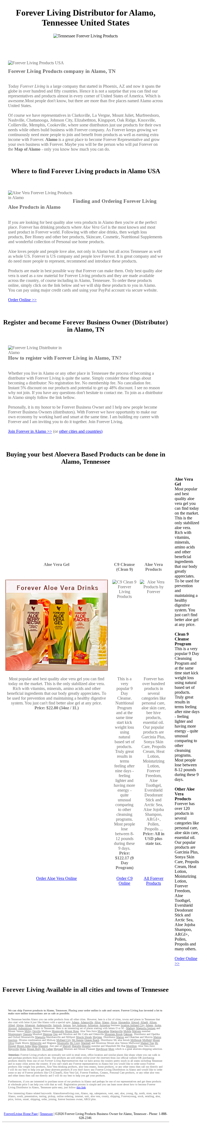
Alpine (19, 1025)
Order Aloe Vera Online (56, 878)
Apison (67, 1025)
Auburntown (25, 1028)
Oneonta (27, 1034)
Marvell (67, 1045)
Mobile (127, 1031)
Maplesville (116, 1031)
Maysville (13, 1048)
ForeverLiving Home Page (21, 1114)
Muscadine (103, 1031)
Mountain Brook (114, 1034)
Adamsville (87, 1022)
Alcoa (114, 1022)
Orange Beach (91, 1040)
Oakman (127, 1034)
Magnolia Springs (146, 1028)
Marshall (86, 1043)
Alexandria (124, 1022)
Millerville (36, 1043)
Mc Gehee (47, 1048)
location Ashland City (132, 1025)
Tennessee (46, 1114)
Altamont (30, 1025)
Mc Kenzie (78, 1040)
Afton (97, 1022)
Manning (43, 1045)
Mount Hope (72, 1031)
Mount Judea (24, 1045)
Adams (75, 1022)
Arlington (93, 1025)
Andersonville (43, 1025)
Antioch (57, 1025)
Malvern (136, 1031)
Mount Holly (34, 1048)
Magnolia (40, 1037)
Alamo (105, 1022)
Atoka (157, 1025)
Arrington (104, 1025)
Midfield (147, 1040)
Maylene (97, 1037)
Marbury (130, 1028)
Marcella (76, 1045)
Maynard (58, 1048)
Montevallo (58, 1031)
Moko (23, 1048)
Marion (120, 1037)
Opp (55, 1034)
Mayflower (102, 1048)
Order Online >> (22, 299)
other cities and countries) (80, 431)
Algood (135, 1022)
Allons (153, 1022)
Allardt (144, 1022)
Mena (34, 1045)
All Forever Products (153, 880)
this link (81, 1087)
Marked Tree (147, 1043)
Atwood (12, 1028)
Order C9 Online (124, 880)
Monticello (63, 1043)
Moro (111, 1048)
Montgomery (15, 1034)
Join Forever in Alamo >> (30, 431)
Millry (28, 1031)
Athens (149, 1025)
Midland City (63, 1040)
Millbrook (136, 1040)
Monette (86, 1045)
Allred (11, 1025)
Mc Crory (75, 1043)
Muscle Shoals (84, 1037)
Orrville (36, 1031)
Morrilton (131, 1045)
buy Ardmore (79, 1025)
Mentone (47, 1034)
